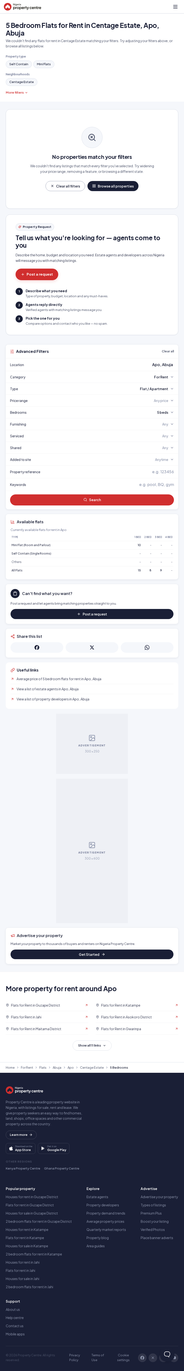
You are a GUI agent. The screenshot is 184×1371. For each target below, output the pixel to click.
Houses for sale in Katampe (27, 1246)
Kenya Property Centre (23, 1168)
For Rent (27, 1067)
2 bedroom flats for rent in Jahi (29, 1287)
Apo (71, 1067)
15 (139, 570)
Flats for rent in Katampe (25, 1237)
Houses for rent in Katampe (27, 1229)
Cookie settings (123, 1357)
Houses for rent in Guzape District (32, 1197)
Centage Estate (21, 82)
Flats (42, 1067)
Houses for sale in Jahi (22, 1278)
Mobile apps (15, 1334)
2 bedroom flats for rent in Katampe (34, 1254)
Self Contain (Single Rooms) (31, 553)
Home (10, 1067)
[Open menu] (175, 7)
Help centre (15, 1317)
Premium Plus (151, 1213)
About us (13, 1309)
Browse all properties (116, 186)
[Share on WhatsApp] (147, 647)
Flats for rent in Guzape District (30, 1205)
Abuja (57, 1067)
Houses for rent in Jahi (23, 1262)
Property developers (102, 1205)
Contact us (14, 1326)
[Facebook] (142, 1357)
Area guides (95, 1246)
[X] (153, 1357)
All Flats (17, 570)
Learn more (19, 1135)
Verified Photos (153, 1229)
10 (139, 545)
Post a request (40, 274)
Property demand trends (105, 1213)
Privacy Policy (74, 1357)
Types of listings (153, 1205)
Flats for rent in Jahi (20, 1270)
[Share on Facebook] (37, 647)
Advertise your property (159, 1197)
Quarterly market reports (106, 1229)
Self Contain (18, 64)
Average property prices (105, 1221)
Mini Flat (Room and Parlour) (31, 545)
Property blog (97, 1237)
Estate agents (97, 1197)
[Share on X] (92, 647)
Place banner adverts (157, 1237)
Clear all (168, 351)
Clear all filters (68, 186)
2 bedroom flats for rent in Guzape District (39, 1221)
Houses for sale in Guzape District (32, 1213)
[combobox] (103, 365)
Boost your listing (155, 1221)
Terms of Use (98, 1357)
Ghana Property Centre (61, 1168)
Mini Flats (44, 64)
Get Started (89, 954)
